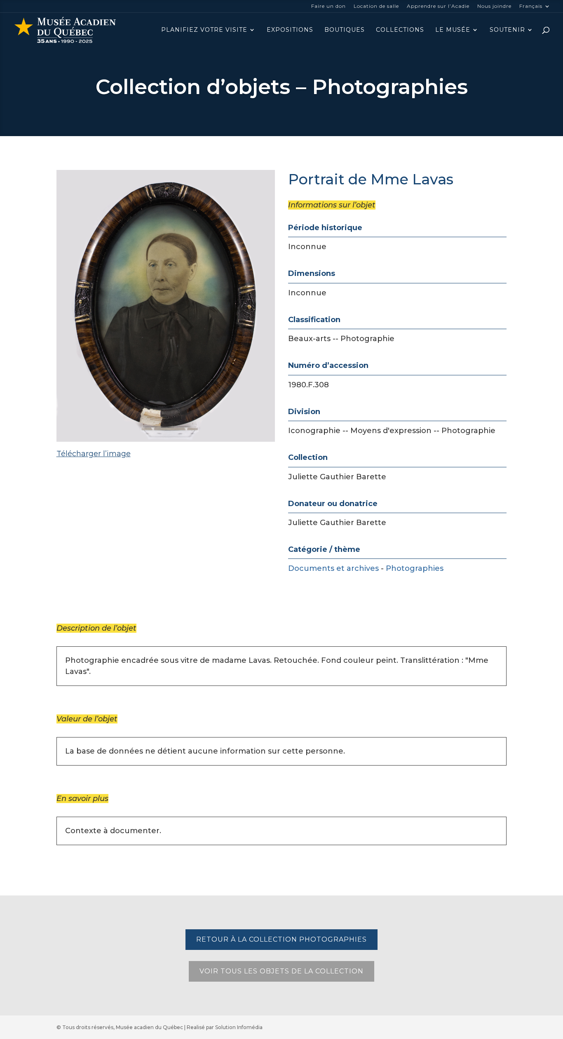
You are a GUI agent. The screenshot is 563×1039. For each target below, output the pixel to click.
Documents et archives (333, 568)
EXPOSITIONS (290, 30)
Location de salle (376, 6)
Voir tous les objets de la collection (281, 971)
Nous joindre (494, 6)
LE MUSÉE (452, 30)
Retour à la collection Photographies (281, 939)
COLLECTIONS (400, 30)
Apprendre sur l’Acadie (438, 6)
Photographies (414, 568)
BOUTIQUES (344, 30)
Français (530, 6)
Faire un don (328, 6)
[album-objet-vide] (165, 476)
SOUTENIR (507, 30)
